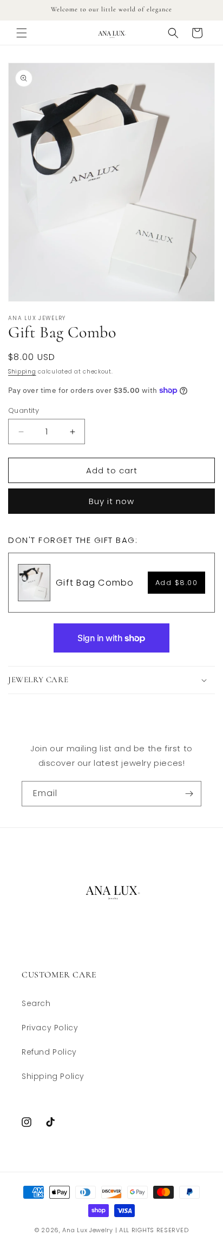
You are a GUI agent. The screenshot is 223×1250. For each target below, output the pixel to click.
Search (36, 1003)
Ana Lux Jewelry (87, 1230)
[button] (22, 33)
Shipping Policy (53, 1076)
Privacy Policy (50, 1027)
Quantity (23, 410)
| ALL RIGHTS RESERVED (152, 1230)
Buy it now (111, 501)
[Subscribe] (189, 793)
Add (176, 583)
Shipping (22, 372)
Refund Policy (49, 1052)
